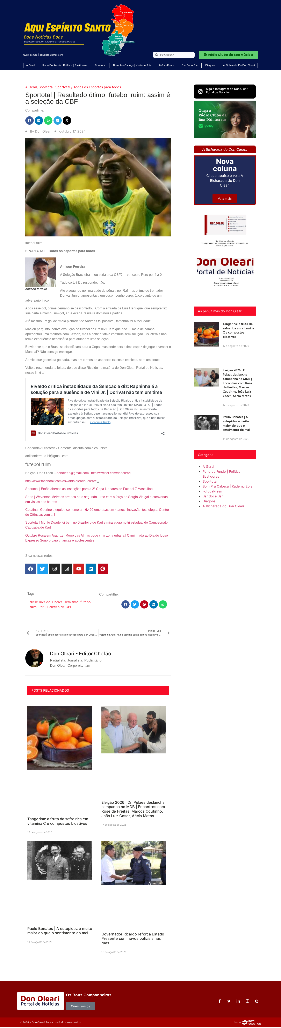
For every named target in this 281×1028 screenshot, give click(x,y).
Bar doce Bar (190, 65)
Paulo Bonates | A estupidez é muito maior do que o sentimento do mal (59, 930)
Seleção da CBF (59, 607)
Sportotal (100, 65)
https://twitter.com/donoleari (111, 473)
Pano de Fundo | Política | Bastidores (64, 65)
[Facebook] (30, 569)
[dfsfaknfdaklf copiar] (225, 137)
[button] (29, 120)
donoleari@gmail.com (51, 54)
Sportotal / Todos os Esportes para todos (88, 87)
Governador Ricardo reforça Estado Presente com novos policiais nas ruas (132, 938)
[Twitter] (42, 569)
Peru (41, 607)
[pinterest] (257, 1001)
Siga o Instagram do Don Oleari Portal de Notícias (227, 90)
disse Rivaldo (40, 602)
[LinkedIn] (238, 1001)
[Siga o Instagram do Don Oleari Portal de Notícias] (200, 91)
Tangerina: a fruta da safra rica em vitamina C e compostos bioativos (57, 821)
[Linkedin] (91, 569)
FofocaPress (166, 65)
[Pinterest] (103, 569)
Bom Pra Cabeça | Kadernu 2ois (132, 65)
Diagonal (210, 65)
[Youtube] (78, 569)
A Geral (30, 65)
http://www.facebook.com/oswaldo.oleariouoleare (61, 481)
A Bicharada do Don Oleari (239, 65)
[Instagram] (54, 569)
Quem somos (30, 54)
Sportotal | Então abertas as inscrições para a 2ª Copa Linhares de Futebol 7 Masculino (89, 489)
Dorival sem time (65, 602)
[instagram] (247, 1001)
